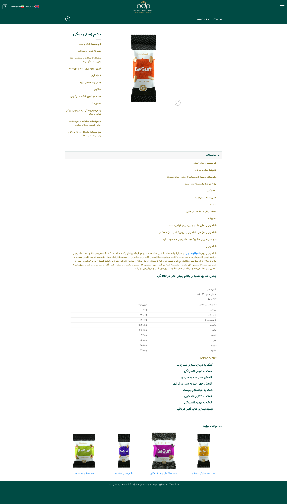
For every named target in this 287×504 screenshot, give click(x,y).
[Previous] (222, 456)
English (30, 7)
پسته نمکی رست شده (84, 473)
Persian (16, 7)
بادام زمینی (203, 19)
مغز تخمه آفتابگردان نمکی (203, 473)
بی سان (217, 19)
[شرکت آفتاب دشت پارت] (143, 6)
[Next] (66, 456)
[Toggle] (219, 155)
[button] (282, 6)
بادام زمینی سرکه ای (124, 473)
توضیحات (211, 155)
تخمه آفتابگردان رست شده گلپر (163, 473)
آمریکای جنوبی (193, 253)
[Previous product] (67, 18)
